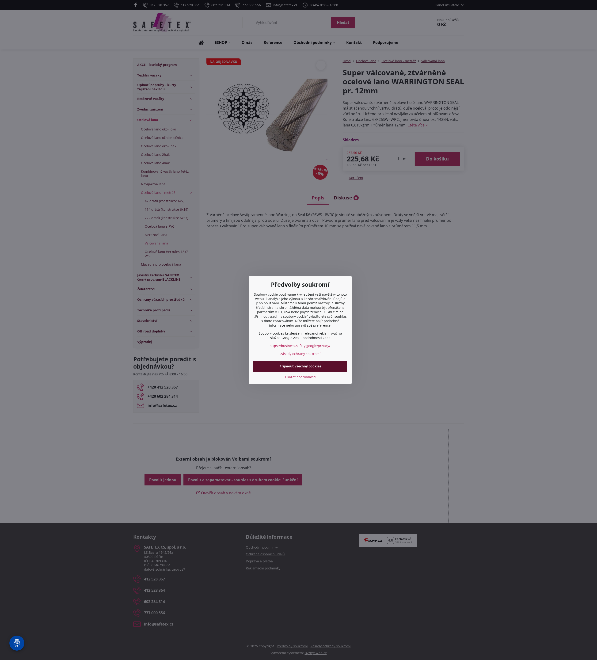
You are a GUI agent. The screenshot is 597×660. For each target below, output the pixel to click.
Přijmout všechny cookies (300, 366)
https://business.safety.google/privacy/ (300, 345)
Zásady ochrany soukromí (300, 353)
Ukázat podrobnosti (300, 377)
